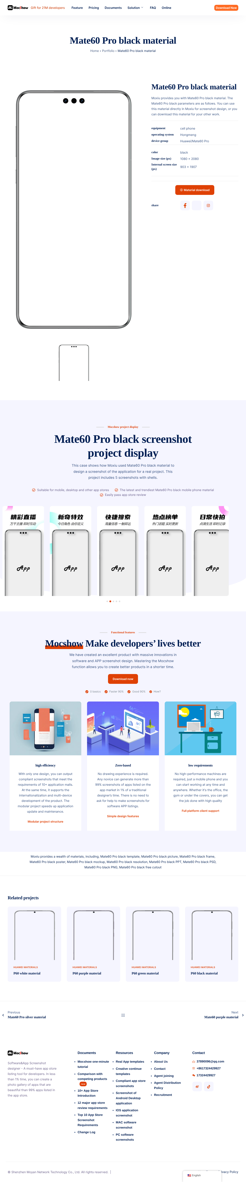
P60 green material (145, 973)
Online (166, 7)
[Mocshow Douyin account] (209, 1086)
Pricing (94, 7)
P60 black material (204, 973)
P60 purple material (87, 973)
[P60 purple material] (93, 933)
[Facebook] (185, 205)
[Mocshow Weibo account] (197, 1086)
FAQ (153, 7)
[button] (107, 601)
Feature (77, 7)
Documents (113, 7)
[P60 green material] (152, 933)
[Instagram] (208, 205)
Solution (133, 7)
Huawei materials (25, 967)
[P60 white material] (34, 933)
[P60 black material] (212, 933)
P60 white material (26, 973)
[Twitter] (196, 205)
